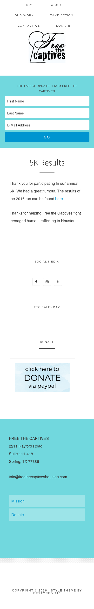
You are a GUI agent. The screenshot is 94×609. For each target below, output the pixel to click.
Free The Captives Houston (47, 47)
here (59, 198)
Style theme (63, 590)
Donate (17, 514)
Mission (18, 501)
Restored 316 (47, 593)
